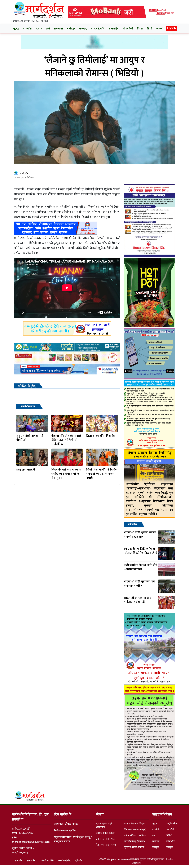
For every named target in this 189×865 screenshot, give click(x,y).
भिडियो (169, 835)
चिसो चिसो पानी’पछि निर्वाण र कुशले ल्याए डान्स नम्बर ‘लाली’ (101, 473)
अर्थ (48, 29)
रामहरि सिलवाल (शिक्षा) (134, 824)
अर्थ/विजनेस (171, 824)
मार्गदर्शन (24, 173)
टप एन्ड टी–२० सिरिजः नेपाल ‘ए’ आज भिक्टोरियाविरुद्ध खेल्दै (141, 551)
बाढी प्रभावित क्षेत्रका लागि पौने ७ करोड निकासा (140, 567)
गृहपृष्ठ (16, 29)
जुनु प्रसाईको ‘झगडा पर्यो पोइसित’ (29, 438)
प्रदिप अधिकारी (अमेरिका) (135, 835)
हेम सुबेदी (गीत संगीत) (105, 839)
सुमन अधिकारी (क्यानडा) (134, 847)
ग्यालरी (159, 29)
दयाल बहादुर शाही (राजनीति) (104, 825)
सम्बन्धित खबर (28, 406)
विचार (140, 29)
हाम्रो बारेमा (31, 860)
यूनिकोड (78, 860)
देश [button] (38, 29)
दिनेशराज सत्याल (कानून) (135, 830)
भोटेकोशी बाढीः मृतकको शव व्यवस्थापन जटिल (139, 583)
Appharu (136, 863)
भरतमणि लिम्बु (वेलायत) (134, 841)
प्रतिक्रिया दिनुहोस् (27, 386)
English (171, 28)
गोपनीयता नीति (47, 860)
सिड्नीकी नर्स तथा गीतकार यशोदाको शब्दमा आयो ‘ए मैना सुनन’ (66, 473)
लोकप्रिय (132, 524)
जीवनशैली (128, 29)
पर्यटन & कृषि (98, 29)
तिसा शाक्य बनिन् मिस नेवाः (101, 435)
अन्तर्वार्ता (58, 29)
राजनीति (27, 29)
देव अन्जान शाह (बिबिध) (106, 845)
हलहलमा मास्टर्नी (25, 469)
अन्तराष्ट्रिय (114, 29)
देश (153, 835)
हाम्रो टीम (18, 860)
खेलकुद (83, 29)
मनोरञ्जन (71, 29)
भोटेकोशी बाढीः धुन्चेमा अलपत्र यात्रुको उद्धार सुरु (140, 534)
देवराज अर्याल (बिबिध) (105, 833)
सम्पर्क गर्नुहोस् (64, 860)
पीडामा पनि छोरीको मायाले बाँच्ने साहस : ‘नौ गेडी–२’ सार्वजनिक (66, 440)
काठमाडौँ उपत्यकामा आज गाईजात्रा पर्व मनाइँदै (137, 600)
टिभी (149, 29)
